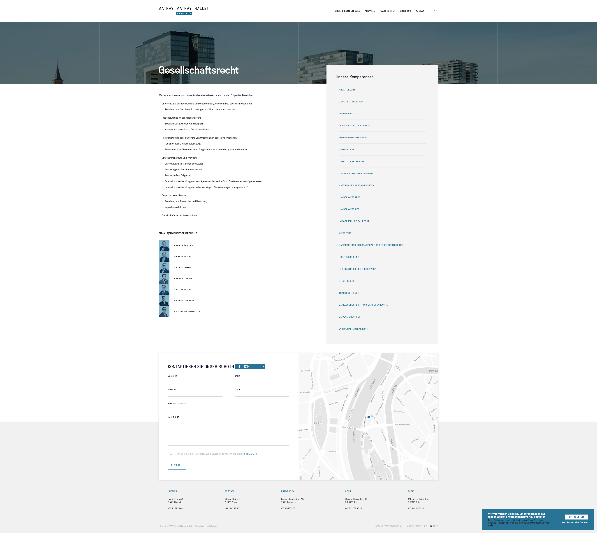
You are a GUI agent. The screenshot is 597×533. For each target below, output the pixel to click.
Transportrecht (349, 293)
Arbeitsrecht (347, 89)
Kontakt (421, 11)
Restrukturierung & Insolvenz (357, 269)
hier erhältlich (249, 454)
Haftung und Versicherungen (356, 185)
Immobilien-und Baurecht (354, 221)
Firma (177, 403)
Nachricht (173, 417)
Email (237, 390)
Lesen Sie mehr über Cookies (574, 522)
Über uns (405, 11)
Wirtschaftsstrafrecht (354, 329)
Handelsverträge (349, 197)
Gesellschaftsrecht (351, 161)
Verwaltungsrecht (350, 317)
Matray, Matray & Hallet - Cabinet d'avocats (184, 11)
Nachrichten (387, 11)
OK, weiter (576, 516)
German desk (346, 149)
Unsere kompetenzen (347, 11)
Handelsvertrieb (349, 209)
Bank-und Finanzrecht (352, 101)
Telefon (172, 390)
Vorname (172, 376)
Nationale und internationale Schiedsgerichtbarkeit (371, 245)
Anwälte (370, 11)
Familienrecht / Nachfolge (355, 125)
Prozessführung (349, 257)
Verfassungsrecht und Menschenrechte (363, 305)
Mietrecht (345, 233)
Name (237, 376)
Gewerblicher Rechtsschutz (356, 173)
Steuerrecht (346, 281)
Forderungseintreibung (353, 137)
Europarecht (347, 113)
